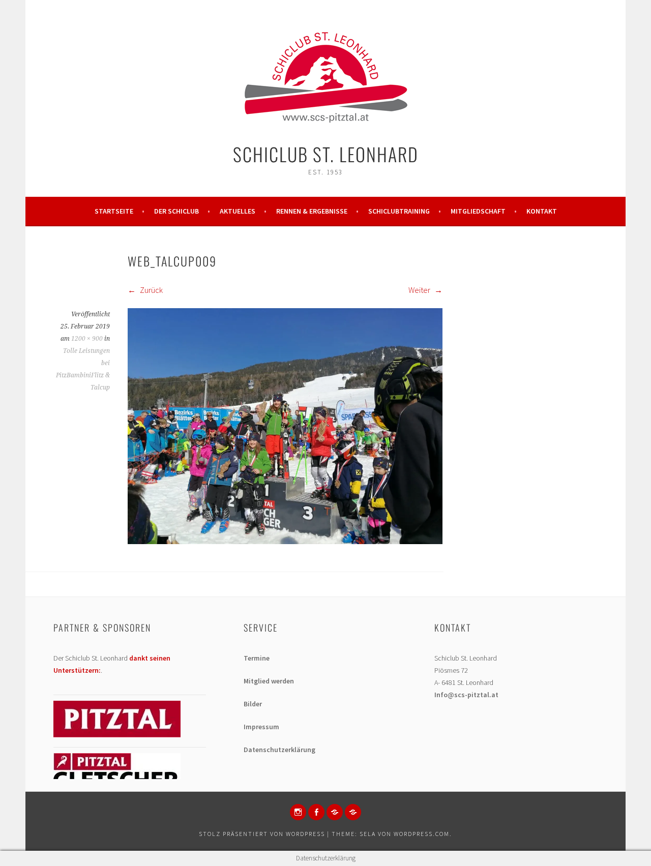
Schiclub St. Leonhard (326, 153)
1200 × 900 (87, 338)
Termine (257, 658)
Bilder (253, 703)
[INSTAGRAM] (298, 812)
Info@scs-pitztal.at (466, 694)
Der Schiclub (176, 211)
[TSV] (335, 812)
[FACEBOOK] (316, 812)
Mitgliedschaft (478, 211)
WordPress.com (422, 834)
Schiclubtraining (399, 211)
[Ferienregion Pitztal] (117, 734)
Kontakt (541, 211)
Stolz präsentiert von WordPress (262, 834)
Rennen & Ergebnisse (311, 211)
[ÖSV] (353, 812)
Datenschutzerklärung (279, 749)
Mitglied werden (269, 680)
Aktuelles (237, 211)
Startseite (114, 211)
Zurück (150, 290)
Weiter (420, 290)
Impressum (261, 726)
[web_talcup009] (285, 541)
